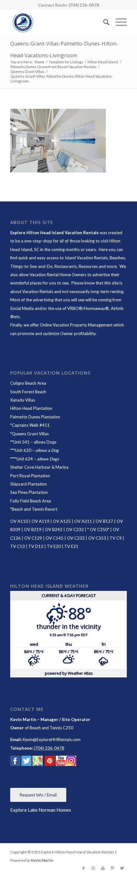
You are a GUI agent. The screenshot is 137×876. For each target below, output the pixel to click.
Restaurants (65, 266)
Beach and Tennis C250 (51, 727)
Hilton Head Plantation (31, 408)
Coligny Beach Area (28, 383)
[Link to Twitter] (122, 868)
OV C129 (33, 538)
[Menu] (118, 22)
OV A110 (19, 521)
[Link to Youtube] (103, 868)
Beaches (117, 257)
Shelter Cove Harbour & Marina (39, 467)
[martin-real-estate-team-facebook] (15, 762)
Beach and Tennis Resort (34, 509)
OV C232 (75, 529)
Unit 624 (25, 458)
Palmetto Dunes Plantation (35, 416)
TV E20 (54, 546)
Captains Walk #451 (31, 425)
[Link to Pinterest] (112, 868)
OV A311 (83, 521)
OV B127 (104, 521)
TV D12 (35, 546)
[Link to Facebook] (84, 868)
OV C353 (97, 538)
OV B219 (32, 529)
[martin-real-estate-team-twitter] (26, 762)
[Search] (103, 22)
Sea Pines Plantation (29, 492)
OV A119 (40, 521)
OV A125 (62, 521)
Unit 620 (23, 450)
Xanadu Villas (22, 400)
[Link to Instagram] (93, 868)
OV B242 (53, 529)
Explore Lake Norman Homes (40, 810)
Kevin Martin (42, 860)
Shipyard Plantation (28, 484)
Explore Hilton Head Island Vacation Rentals (54, 232)
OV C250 (98, 529)
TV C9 (116, 538)
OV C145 (54, 538)
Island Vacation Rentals (86, 257)
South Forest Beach (28, 391)
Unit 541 (21, 442)
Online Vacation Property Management (76, 324)
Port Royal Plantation (30, 475)
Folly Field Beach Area (30, 500)
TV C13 (17, 546)
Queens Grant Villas (30, 433)
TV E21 (71, 546)
